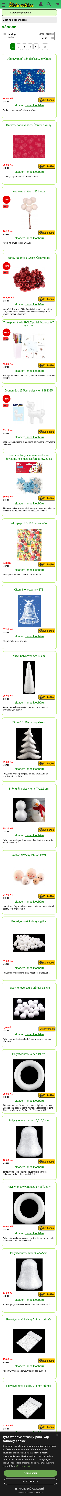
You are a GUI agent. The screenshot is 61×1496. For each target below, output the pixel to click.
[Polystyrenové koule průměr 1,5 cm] (29, 1019)
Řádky (10, 37)
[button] (30, 1488)
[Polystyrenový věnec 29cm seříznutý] (29, 1223)
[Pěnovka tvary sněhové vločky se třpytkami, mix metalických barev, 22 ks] (29, 493)
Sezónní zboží (19, 19)
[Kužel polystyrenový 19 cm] (29, 692)
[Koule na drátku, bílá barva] (29, 228)
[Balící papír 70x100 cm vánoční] (29, 560)
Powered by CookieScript (30, 1492)
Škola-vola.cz (21, 5)
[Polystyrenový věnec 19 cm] (29, 1090)
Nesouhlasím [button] (30, 1481)
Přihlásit (40, 4)
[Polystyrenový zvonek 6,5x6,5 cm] (29, 1157)
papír (13, 110)
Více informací (23, 1466)
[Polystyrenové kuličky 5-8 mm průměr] (29, 1352)
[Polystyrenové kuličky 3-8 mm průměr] (29, 1418)
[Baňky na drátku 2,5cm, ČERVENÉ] (29, 291)
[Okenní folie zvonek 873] (29, 626)
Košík (57, 4)
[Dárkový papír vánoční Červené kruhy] (29, 157)
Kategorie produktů (20, 12)
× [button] (57, 1435)
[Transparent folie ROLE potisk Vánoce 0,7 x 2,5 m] (29, 357)
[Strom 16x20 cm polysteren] (29, 759)
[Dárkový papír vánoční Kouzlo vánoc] (29, 91)
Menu (3, 5)
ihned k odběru (34, 105)
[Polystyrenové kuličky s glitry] (29, 950)
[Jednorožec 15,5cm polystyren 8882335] (29, 422)
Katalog (11, 34)
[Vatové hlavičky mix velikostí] (29, 884)
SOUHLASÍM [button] (30, 1473)
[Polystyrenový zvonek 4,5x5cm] (29, 1289)
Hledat (48, 5)
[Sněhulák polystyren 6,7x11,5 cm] (29, 821)
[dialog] (30, 1464)
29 (45, 46)
